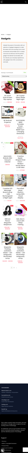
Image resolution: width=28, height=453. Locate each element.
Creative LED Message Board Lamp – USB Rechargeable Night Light (7, 193)
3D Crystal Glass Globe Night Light (20, 97)
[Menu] (2, 2)
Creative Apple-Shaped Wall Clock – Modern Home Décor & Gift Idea (20, 161)
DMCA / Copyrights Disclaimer (9, 443)
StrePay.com (4, 404)
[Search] (25, 2)
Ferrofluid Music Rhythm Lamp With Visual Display (20, 193)
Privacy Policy (5, 445)
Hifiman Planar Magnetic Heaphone (8, 222)
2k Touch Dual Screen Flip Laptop (7, 97)
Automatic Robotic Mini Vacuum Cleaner (7, 159)
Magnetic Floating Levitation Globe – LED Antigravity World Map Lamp (7, 252)
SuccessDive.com (5, 395)
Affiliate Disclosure (6, 450)
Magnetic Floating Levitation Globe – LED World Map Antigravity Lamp (20, 252)
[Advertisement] (14, 18)
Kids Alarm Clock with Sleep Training (20, 222)
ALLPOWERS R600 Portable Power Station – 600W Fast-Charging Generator (20, 127)
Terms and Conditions (7, 448)
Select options (7, 104)
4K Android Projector (8, 121)
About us (4, 441)
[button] (2, 450)
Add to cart (20, 139)
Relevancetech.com (6, 390)
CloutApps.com (5, 400)
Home (2, 34)
